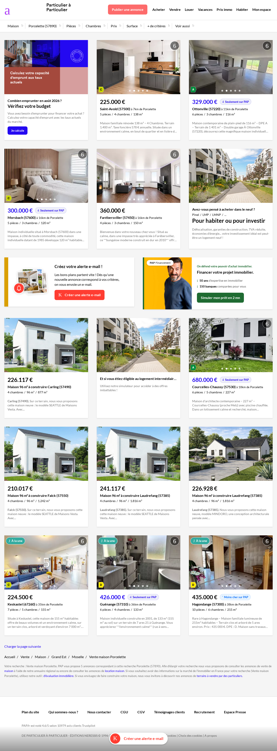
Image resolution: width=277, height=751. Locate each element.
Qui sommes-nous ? (63, 712)
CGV (141, 712)
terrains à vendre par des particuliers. (220, 676)
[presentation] (101, 68)
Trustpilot (88, 725)
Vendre (175, 9)
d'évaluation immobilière (58, 676)
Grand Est (59, 657)
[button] (130, 89)
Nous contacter (99, 712)
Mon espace (261, 9)
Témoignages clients (169, 712)
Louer (189, 9)
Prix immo (224, 9)
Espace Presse (235, 712)
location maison (114, 671)
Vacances (205, 9)
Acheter (158, 9)
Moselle (78, 657)
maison (8, 671)
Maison (40, 657)
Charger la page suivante (22, 646)
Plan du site (30, 712)
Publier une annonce (127, 9)
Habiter (242, 9)
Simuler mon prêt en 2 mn (220, 298)
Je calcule (17, 130)
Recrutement (204, 712)
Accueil (9, 657)
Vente (25, 657)
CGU (124, 712)
